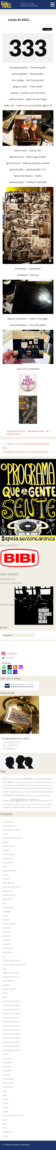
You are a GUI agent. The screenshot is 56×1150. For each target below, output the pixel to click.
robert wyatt (10, 804)
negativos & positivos (11, 972)
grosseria (6, 919)
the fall (49, 804)
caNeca (10, 782)
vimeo (5, 1123)
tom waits (34, 807)
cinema (5, 874)
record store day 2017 (11, 1017)
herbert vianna (44, 785)
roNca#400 (7, 1062)
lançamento (7, 952)
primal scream (45, 796)
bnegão (19, 779)
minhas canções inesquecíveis (14, 964)
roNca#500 (7, 1066)
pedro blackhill (8, 981)
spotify (5, 1103)
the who (27, 807)
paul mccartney (29, 796)
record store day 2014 (11, 1005)
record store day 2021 (11, 1034)
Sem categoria (8, 1083)
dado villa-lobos (31, 782)
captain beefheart (9, 870)
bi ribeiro (14, 779)
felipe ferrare (7, 899)
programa (34, 431)
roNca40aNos (8, 1079)
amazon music (8, 846)
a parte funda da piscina (12, 838)
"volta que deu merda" (11, 830)
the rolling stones (17, 807)
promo (5, 993)
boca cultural (8, 862)
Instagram (11, 653)
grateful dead (34, 785)
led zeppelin (28, 788)
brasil (5, 866)
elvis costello (16, 785)
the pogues (6, 807)
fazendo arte (7, 891)
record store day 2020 (11, 1030)
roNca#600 (7, 1070)
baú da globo (8, 858)
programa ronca (24, 799)
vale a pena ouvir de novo (13, 1115)
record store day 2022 (11, 1038)
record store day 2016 (11, 1013)
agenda (5, 842)
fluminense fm (8, 907)
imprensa (6, 932)
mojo (5, 968)
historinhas (7, 928)
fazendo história (9, 895)
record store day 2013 (11, 1001)
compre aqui (7, 604)
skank (38, 804)
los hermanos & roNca (11, 960)
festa (4, 903)
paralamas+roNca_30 (11, 976)
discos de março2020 (11, 887)
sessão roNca (8, 1087)
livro (4, 956)
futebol (5, 915)
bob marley (36, 779)
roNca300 (6, 1074)
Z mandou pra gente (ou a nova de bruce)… (28, 451)
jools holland (8, 948)
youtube (6, 1136)
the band (44, 804)
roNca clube (7, 1058)
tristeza (5, 1111)
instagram (7, 940)
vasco (5, 1119)
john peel (20, 788)
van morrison (43, 807)
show (5, 1095)
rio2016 (6, 1054)
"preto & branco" (9, 825)
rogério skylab (31, 804)
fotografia (6, 911)
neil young (13, 791)
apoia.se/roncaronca (29, 5)
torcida (5, 1107)
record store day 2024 (11, 1046)
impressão (7, 936)
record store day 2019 (11, 1025)
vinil (4, 1128)
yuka (49, 807)
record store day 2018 (11, 1021)
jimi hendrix (11, 788)
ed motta (9, 785)
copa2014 (7, 879)
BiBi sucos (7, 778)
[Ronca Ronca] (6, 5)
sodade (5, 1099)
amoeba (6, 850)
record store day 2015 (11, 1009)
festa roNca (25, 785)
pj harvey (38, 795)
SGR (4, 1091)
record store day (43, 801)
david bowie (41, 782)
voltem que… (7, 1132)
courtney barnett (20, 782)
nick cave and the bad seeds (35, 791)
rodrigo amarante (20, 804)
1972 (5, 834)
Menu (52, 5)
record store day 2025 (11, 1050)
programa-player (9, 989)
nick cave (21, 792)
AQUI (24, 368)
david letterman (9, 883)
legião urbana (37, 788)
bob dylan (27, 778)
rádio (42, 431)
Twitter (9, 658)
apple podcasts (8, 854)
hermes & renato (9, 923)
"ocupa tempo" (8, 821)
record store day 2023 (11, 1042)
